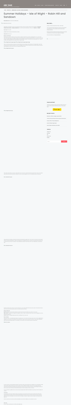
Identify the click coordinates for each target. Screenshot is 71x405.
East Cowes (39, 26)
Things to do (49, 131)
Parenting (48, 133)
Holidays (48, 137)
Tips (47, 134)
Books (42, 5)
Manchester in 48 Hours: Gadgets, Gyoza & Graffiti (54, 116)
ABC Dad (8, 5)
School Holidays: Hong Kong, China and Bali (53, 125)
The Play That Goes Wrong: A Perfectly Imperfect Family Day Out (56, 118)
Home (35, 5)
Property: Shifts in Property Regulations (53, 120)
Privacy (61, 5)
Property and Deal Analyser (49, 5)
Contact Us (57, 5)
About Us (38, 5)
